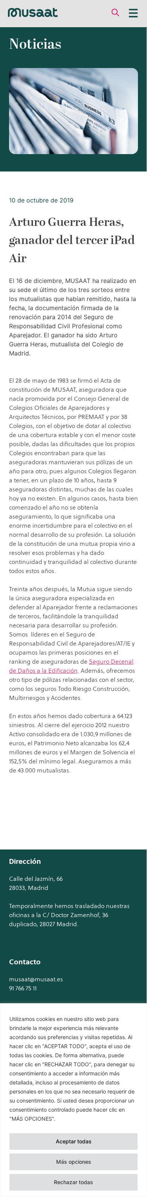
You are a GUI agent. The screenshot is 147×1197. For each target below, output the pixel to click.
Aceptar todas (74, 1141)
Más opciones (73, 1161)
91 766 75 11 (23, 988)
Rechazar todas (73, 1182)
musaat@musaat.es (36, 979)
